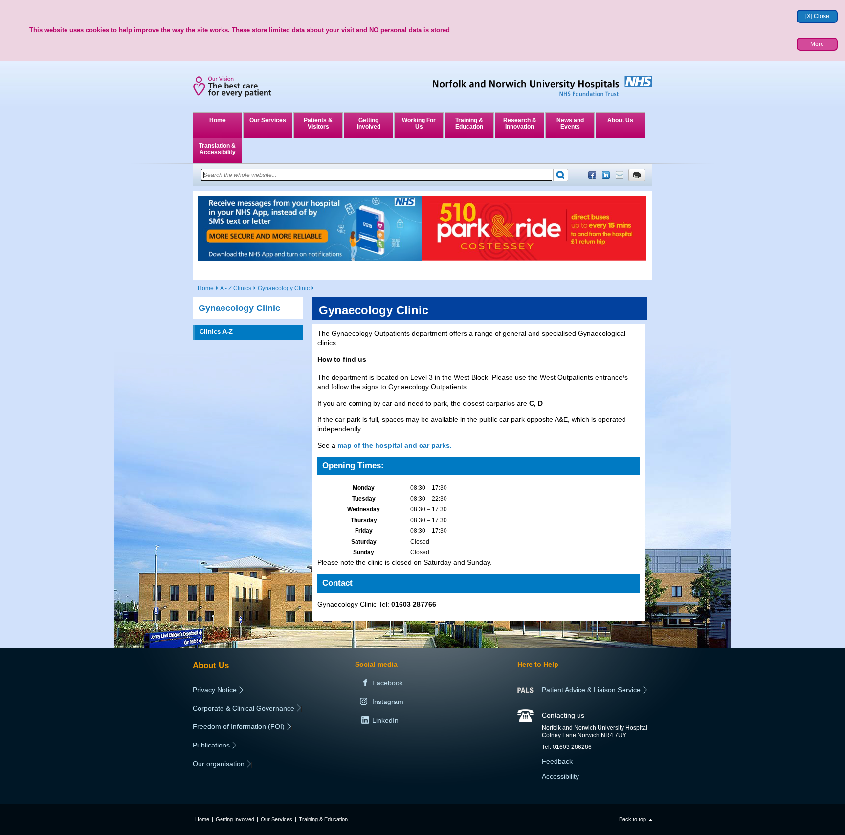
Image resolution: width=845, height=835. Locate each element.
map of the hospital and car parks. (394, 445)
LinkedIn (606, 175)
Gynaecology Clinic (284, 288)
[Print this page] (636, 175)
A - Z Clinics (235, 288)
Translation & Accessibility (217, 148)
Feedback (557, 761)
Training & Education (469, 123)
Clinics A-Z (216, 331)
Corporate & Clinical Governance (243, 708)
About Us (620, 120)
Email (619, 175)
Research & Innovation (519, 123)
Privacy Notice (215, 690)
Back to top (632, 819)
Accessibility (560, 776)
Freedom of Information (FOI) (239, 726)
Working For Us (419, 123)
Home (217, 120)
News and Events (570, 123)
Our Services (267, 120)
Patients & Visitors (318, 123)
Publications (211, 745)
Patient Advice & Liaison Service (591, 690)
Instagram (387, 701)
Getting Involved (368, 123)
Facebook (592, 175)
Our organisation (219, 764)
